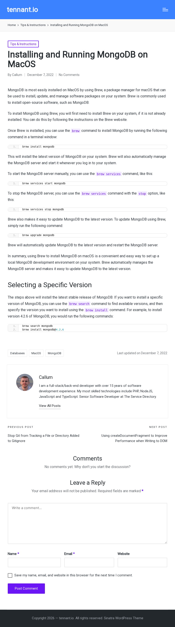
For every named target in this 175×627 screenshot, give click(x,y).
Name (13, 554)
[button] (50, 406)
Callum (46, 377)
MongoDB (54, 353)
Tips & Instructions (23, 44)
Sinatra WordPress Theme (123, 618)
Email (69, 554)
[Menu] (165, 9)
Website (124, 554)
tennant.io (22, 9)
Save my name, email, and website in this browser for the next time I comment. (73, 575)
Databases (17, 353)
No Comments (69, 75)
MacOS (36, 353)
